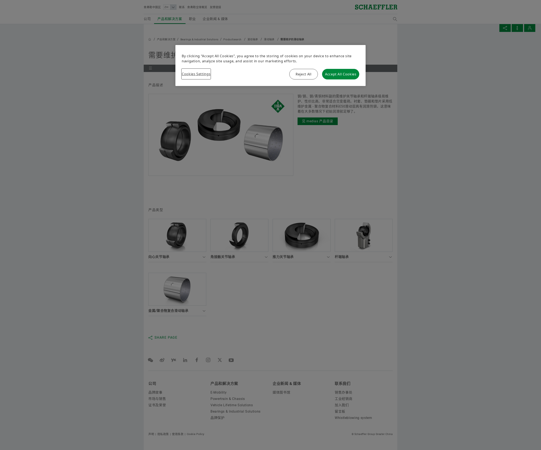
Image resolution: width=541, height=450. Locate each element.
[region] (270, 65)
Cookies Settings (196, 74)
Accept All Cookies (341, 74)
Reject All (303, 74)
